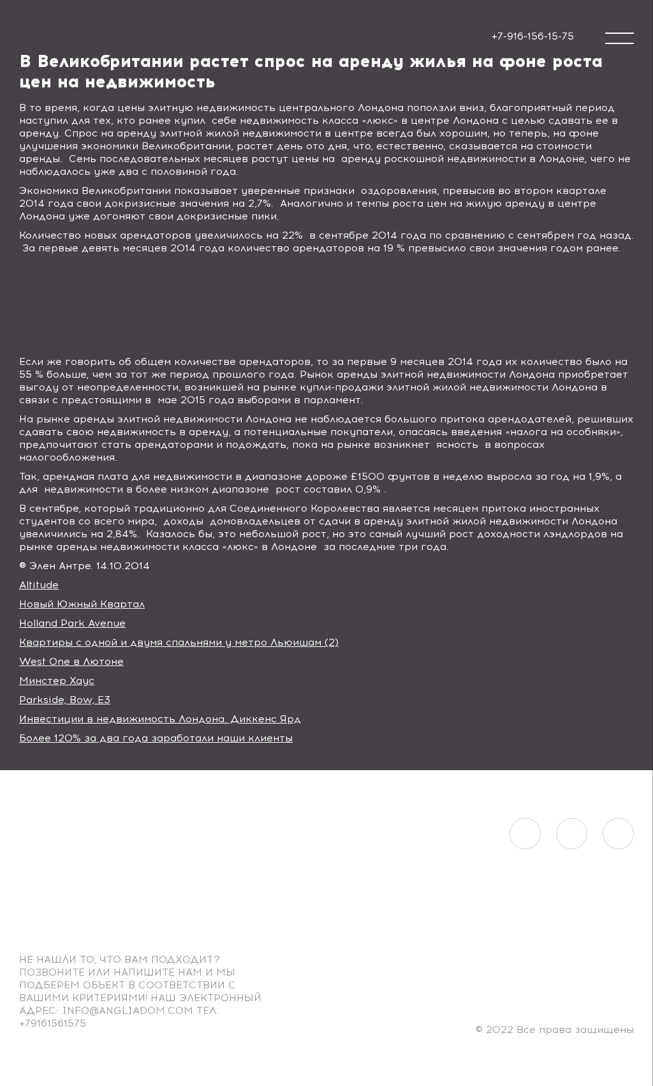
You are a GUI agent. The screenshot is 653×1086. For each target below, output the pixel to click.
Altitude (39, 585)
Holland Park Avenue (72, 623)
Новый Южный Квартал (82, 604)
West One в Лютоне (71, 661)
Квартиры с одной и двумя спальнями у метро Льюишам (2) (179, 642)
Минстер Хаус (56, 680)
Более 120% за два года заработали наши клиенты (156, 738)
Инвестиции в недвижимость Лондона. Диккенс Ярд (160, 719)
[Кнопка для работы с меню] (619, 38)
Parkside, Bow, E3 (64, 700)
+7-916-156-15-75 (533, 36)
